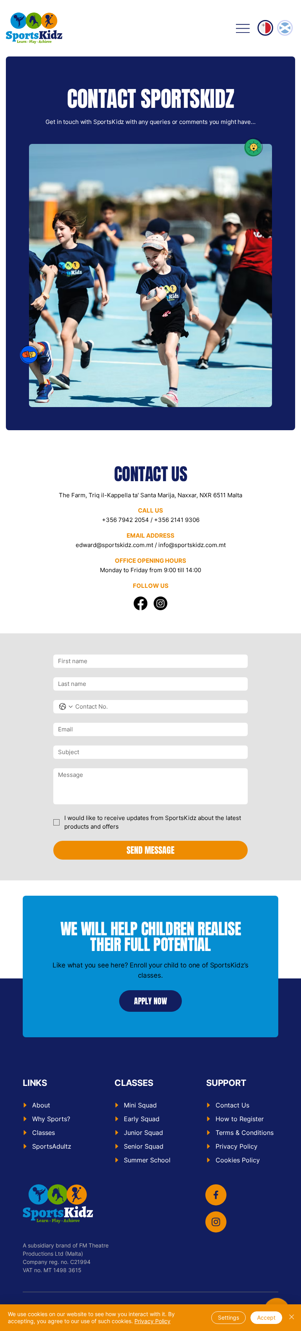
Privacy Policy (152, 1321)
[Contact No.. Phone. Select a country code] (66, 706)
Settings (228, 1317)
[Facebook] (140, 603)
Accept (266, 1317)
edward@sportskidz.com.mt (114, 545)
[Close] (291, 1318)
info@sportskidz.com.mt (192, 545)
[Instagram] (160, 603)
